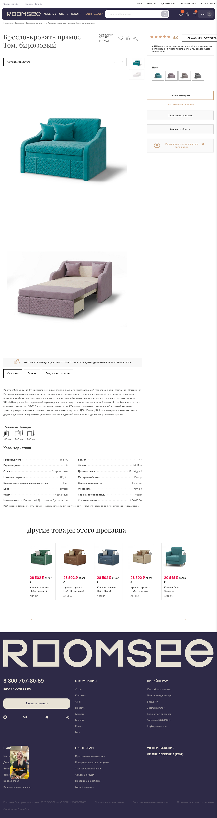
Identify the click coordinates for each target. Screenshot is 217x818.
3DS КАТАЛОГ (208, 4)
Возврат (8, 768)
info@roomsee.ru (17, 688)
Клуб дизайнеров (156, 726)
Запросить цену (180, 95)
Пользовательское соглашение (195, 802)
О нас (78, 689)
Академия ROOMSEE (159, 720)
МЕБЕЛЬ (49, 14)
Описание (12, 373)
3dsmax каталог (155, 707)
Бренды (79, 720)
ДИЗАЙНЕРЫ (168, 4)
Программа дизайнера (159, 695)
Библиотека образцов (159, 714)
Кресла (19, 23)
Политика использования (109, 802)
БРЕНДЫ (151, 4)
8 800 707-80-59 (23, 681)
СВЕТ (62, 14)
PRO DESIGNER (188, 4)
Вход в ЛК (152, 701)
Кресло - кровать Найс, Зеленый (39, 589)
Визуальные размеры (58, 373)
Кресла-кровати (35, 23)
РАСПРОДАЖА (94, 14)
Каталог (79, 726)
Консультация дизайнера (17, 787)
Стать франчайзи (84, 787)
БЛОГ (139, 4)
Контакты (80, 695)
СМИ (78, 701)
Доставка (8, 762)
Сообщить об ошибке (16, 809)
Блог (77, 732)
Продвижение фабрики (88, 780)
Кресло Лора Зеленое (171, 589)
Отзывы (32, 373)
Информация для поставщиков (92, 762)
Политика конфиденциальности (151, 802)
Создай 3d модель (85, 774)
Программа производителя (90, 756)
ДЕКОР (75, 14)
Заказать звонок (37, 703)
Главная (8, 23)
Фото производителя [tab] (18, 61)
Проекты (80, 707)
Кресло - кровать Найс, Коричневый (73, 589)
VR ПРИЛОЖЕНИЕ (160, 748)
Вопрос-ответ (11, 780)
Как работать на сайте (159, 689)
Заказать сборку (180, 129)
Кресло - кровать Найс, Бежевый (140, 589)
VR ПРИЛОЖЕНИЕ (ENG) (165, 754)
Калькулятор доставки (180, 115)
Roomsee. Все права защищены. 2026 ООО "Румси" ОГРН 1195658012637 (44, 802)
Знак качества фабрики (88, 768)
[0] (194, 14)
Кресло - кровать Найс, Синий (106, 589)
